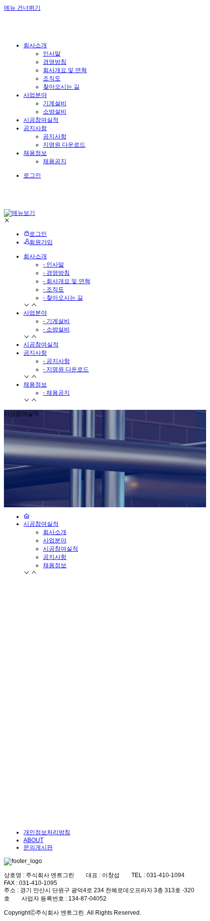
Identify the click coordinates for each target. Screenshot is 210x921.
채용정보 (35, 384)
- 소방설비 (56, 329)
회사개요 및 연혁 (65, 70)
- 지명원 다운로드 (66, 369)
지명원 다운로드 (64, 144)
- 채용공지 (56, 392)
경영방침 (54, 61)
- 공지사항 (56, 361)
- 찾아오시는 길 (63, 297)
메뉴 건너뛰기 (22, 7)
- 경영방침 (56, 272)
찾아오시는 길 (61, 86)
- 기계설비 (56, 321)
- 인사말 (53, 264)
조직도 (52, 78)
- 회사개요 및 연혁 (66, 281)
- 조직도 (53, 289)
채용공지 (54, 161)
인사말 (52, 53)
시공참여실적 (41, 344)
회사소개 (35, 256)
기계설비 (54, 103)
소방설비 (54, 111)
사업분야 (35, 312)
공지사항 (54, 136)
